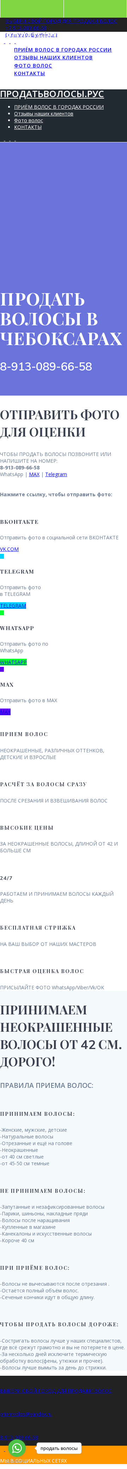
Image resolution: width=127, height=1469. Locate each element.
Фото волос (33, 65)
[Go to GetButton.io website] (17, 1461)
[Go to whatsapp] (17, 1448)
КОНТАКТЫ (29, 73)
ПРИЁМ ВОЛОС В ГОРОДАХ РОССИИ (63, 49)
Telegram (56, 474)
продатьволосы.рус (52, 36)
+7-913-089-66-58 (26, 27)
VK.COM (9, 549)
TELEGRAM (13, 605)
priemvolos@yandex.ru (26, 1414)
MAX (34, 474)
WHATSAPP (13, 662)
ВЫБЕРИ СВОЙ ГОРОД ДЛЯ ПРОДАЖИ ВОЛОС (61, 21)
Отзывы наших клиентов (53, 57)
